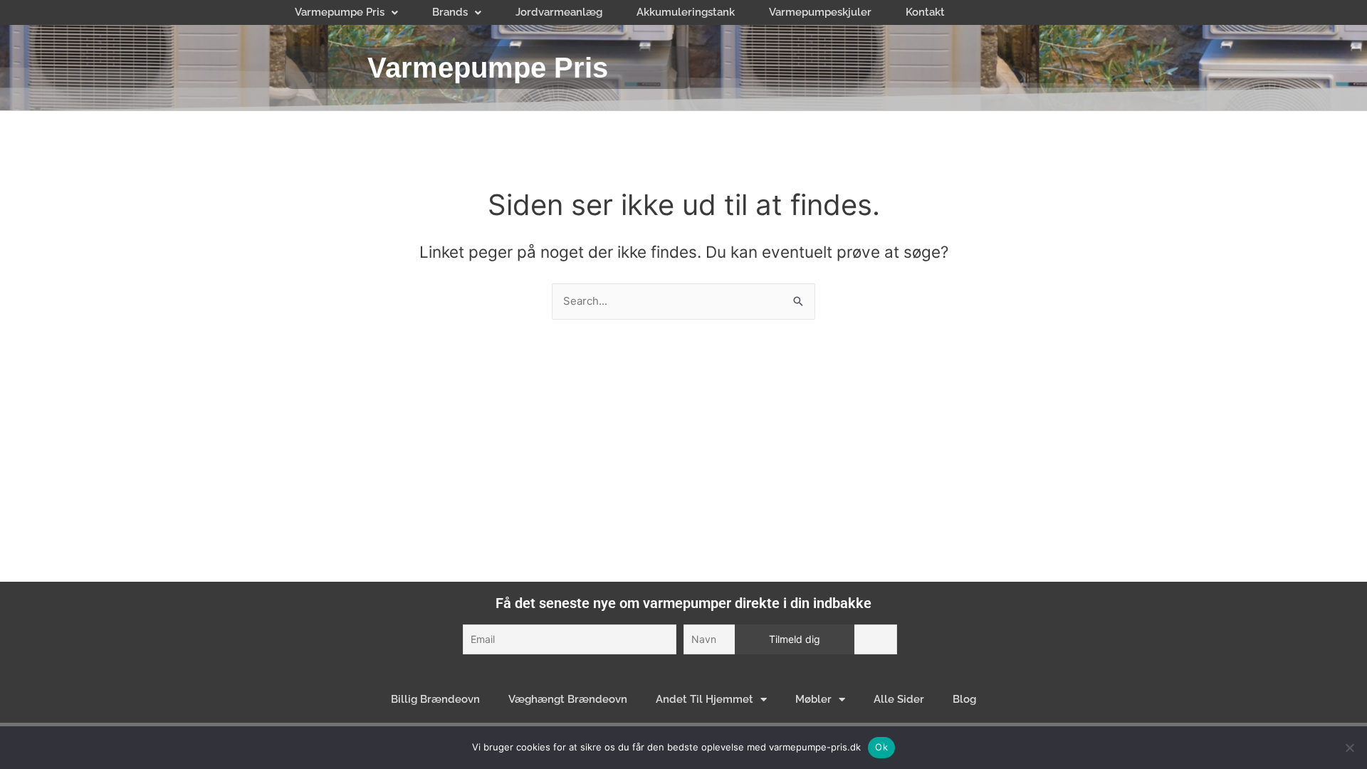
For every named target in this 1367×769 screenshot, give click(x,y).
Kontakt (925, 12)
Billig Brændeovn (435, 699)
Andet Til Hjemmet (704, 699)
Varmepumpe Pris (339, 12)
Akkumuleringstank (686, 12)
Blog (964, 699)
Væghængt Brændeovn (567, 699)
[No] (1349, 748)
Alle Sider (899, 699)
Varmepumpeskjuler (820, 12)
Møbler (813, 699)
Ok (881, 747)
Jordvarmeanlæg (558, 12)
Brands (450, 12)
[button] (346, 12)
